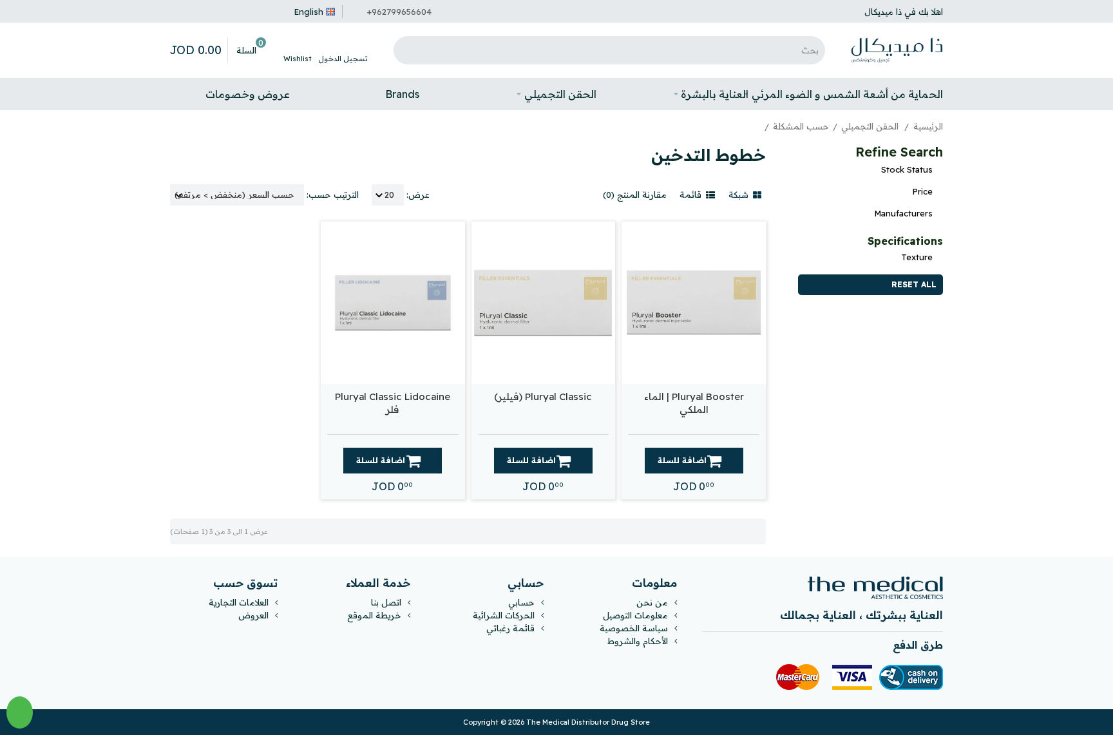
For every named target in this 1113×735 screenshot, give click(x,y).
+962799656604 (399, 11)
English (308, 11)
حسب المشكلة (801, 126)
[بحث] (406, 50)
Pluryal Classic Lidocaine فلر (392, 402)
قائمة (692, 194)
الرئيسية (928, 126)
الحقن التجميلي (871, 126)
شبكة (739, 194)
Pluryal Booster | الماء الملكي (694, 402)
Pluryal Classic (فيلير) (543, 396)
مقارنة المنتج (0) (635, 194)
